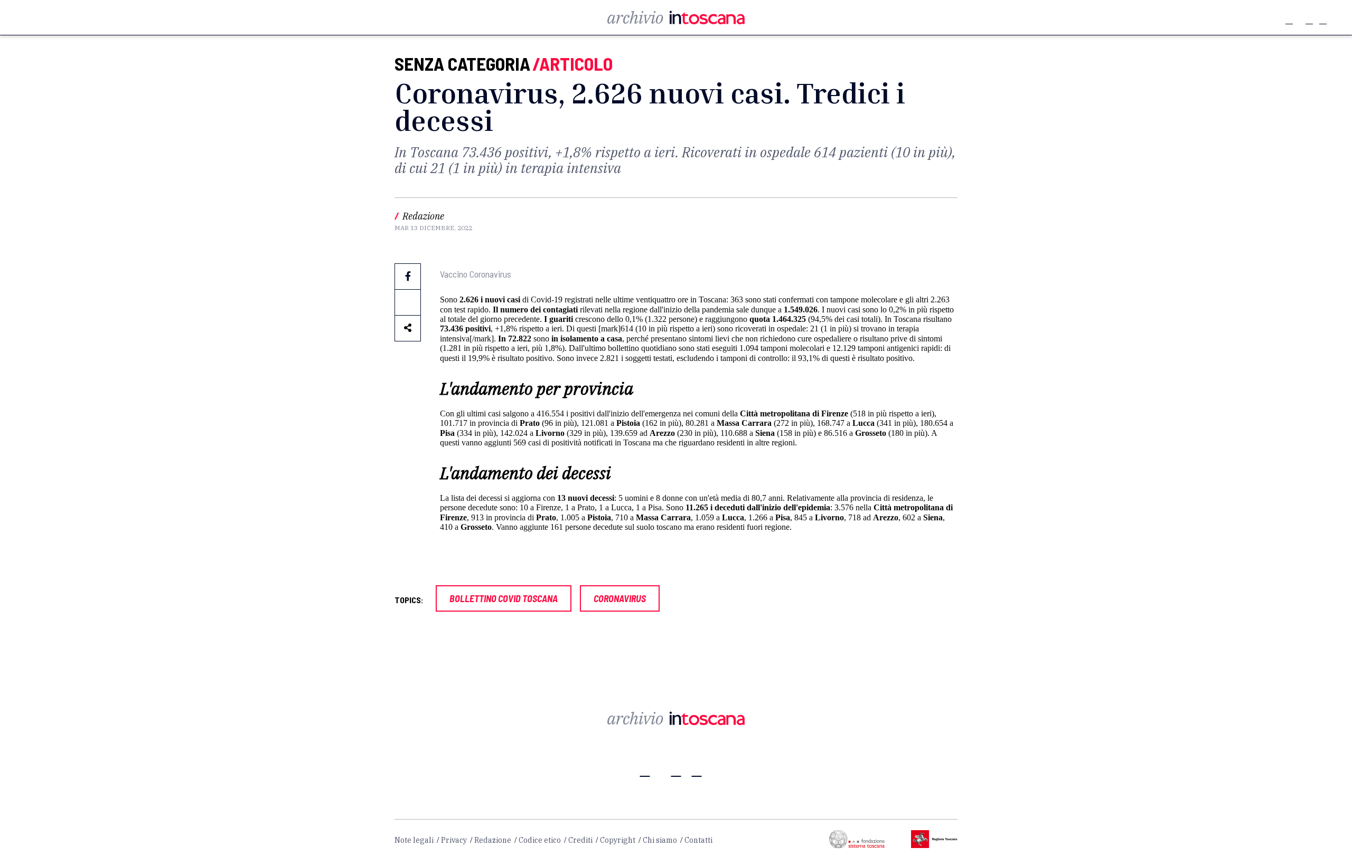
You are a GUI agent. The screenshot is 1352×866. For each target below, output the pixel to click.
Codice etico (540, 840)
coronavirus (620, 598)
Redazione (492, 840)
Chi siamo (660, 840)
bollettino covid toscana (503, 598)
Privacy (454, 840)
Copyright (617, 840)
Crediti (580, 840)
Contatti (698, 840)
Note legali (414, 840)
